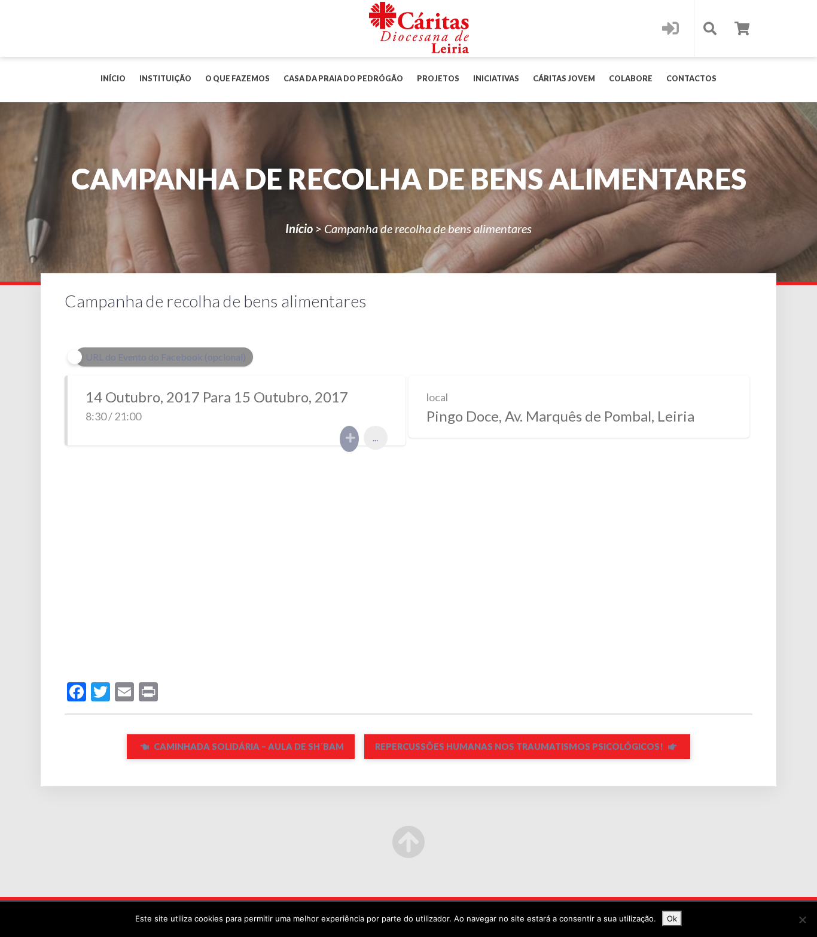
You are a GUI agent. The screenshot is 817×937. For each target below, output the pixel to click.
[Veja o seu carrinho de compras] (741, 28)
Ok (672, 918)
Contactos (691, 78)
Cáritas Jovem (564, 78)
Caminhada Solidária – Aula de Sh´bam (248, 746)
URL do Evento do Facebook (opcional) (166, 356)
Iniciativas (496, 78)
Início (113, 78)
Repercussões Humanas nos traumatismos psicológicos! (520, 746)
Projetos (438, 78)
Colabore (631, 78)
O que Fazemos (237, 78)
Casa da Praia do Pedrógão (343, 78)
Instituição (165, 78)
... (375, 437)
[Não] (802, 920)
